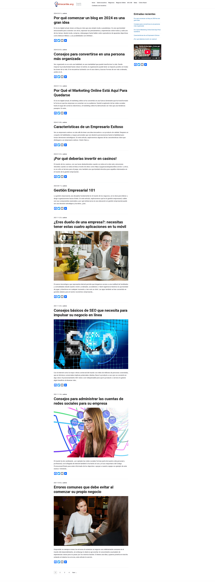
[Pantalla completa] (159, 58)
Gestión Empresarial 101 (74, 190)
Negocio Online (121, 2)
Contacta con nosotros (99, 5)
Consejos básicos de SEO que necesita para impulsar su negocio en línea (90, 312)
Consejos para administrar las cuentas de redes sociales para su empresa (88, 401)
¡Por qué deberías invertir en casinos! (85, 158)
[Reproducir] (136, 58)
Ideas (135, 2)
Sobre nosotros (102, 2)
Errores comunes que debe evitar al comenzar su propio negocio (83, 489)
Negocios (111, 2)
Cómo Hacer (143, 2)
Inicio (93, 2)
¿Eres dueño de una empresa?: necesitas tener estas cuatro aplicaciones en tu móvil (90, 224)
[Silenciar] (156, 58)
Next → (74, 572)
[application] (147, 52)
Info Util (129, 2)
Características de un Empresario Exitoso (88, 127)
